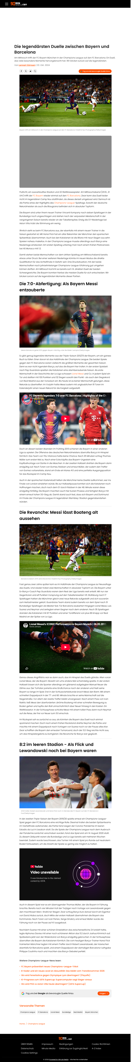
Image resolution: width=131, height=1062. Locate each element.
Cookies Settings (29, 1052)
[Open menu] (6, 3)
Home (22, 1023)
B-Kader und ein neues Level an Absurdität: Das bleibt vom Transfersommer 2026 (63, 970)
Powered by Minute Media (58, 1059)
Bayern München (91, 1012)
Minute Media (48, 1048)
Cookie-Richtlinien (101, 1044)
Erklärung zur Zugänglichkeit (73, 1048)
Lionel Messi (78, 373)
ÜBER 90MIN (26, 1044)
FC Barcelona (73, 195)
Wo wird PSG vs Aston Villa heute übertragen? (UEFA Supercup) (53, 984)
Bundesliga (66, 1012)
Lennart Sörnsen (27, 65)
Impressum (47, 1044)
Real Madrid (78, 1012)
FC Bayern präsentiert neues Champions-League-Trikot (49, 966)
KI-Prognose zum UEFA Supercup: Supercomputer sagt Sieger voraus (56, 979)
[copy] (35, 71)
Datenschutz (27, 1048)
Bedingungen (66, 1044)
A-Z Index (96, 1048)
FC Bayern (38, 195)
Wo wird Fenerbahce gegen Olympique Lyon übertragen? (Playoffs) (55, 975)
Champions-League (64, 202)
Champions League (27, 1012)
